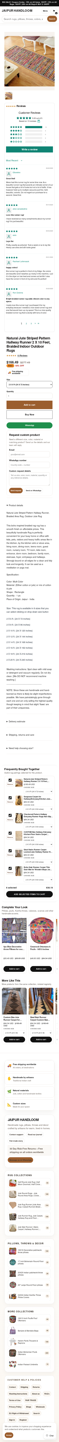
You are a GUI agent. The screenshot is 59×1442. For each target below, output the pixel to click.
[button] (16, 127)
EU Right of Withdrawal (19, 1413)
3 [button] (31, 323)
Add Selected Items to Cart (29, 894)
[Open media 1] (9, 96)
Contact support (16, 1134)
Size (8, 379)
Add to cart (29, 404)
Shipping (24, 1387)
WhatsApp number (17, 460)
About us (36, 1393)
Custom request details (20, 470)
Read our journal (35, 1134)
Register (23, 1419)
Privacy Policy (15, 1406)
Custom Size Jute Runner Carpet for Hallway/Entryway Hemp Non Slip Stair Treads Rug (14, 1018)
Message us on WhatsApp (20, 1159)
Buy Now (29, 414)
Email (12, 449)
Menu (45, 10)
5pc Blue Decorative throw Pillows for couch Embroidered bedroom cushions (14, 947)
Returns (36, 1387)
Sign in (12, 1419)
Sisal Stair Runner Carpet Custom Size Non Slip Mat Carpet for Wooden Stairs (40, 1018)
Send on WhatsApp (33, 490)
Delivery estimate (17, 721)
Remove (10, 784)
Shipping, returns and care (21, 734)
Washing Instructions (18, 1393)
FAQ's (46, 1393)
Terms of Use (15, 1400)
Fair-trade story (16, 1140)
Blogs (28, 1406)
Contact (12, 1387)
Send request (16, 490)
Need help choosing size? (21, 748)
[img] (12, 168)
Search (52, 18)
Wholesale (40, 1406)
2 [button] (26, 323)
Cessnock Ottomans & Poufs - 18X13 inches (40, 947)
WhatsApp (29, 425)
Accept (9, 1435)
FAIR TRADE (30, 1400)
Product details (16, 505)
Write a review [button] (30, 149)
